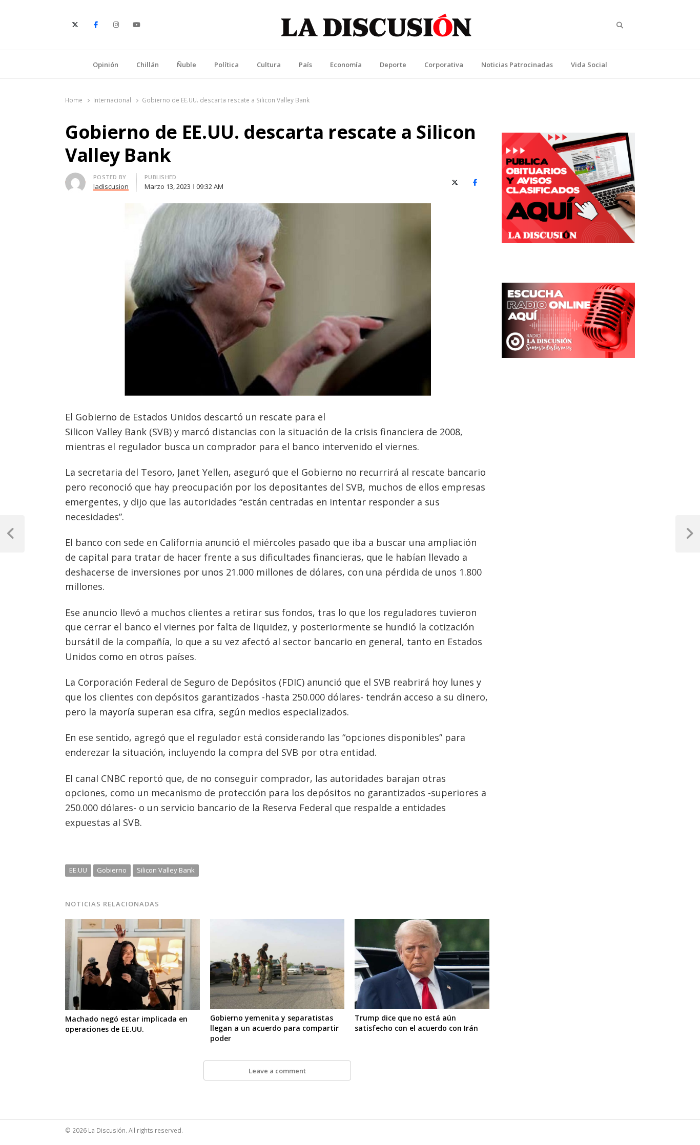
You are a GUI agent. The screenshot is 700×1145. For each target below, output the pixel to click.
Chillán (147, 64)
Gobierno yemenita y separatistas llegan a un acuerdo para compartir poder (274, 1028)
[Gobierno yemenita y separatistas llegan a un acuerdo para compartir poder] (277, 925)
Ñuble (186, 64)
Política (226, 64)
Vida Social (589, 64)
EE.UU (78, 870)
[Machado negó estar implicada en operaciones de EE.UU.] (132, 925)
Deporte (393, 64)
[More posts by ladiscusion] (75, 178)
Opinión (105, 64)
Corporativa (443, 64)
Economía (346, 64)
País (305, 64)
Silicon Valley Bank (166, 870)
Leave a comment (277, 1070)
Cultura (269, 64)
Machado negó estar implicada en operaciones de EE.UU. (126, 1024)
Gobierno (112, 870)
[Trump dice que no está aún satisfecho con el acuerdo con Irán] (422, 925)
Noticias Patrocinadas (517, 64)
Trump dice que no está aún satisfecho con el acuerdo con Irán (416, 1023)
